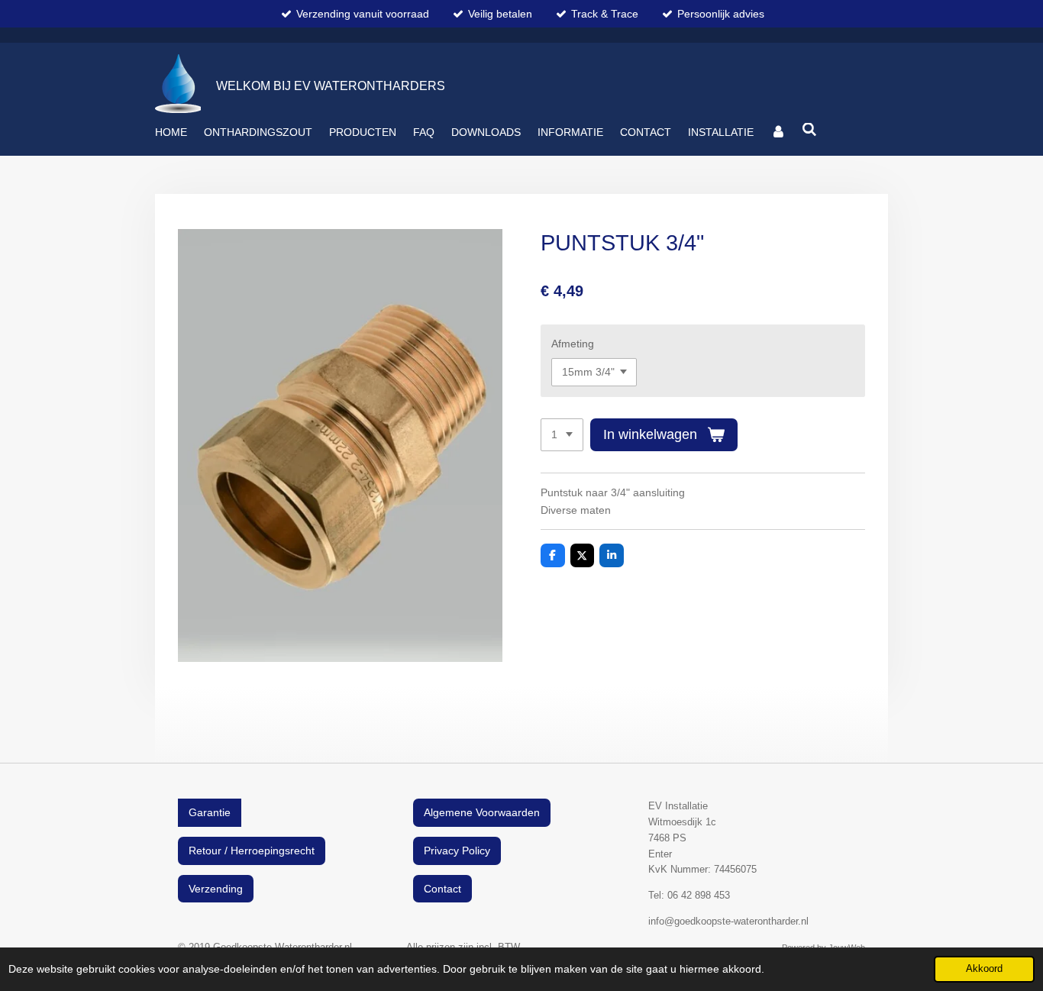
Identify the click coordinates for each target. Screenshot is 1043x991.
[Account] (778, 132)
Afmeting (572, 343)
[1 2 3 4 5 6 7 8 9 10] (562, 435)
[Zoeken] (810, 130)
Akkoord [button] (984, 969)
